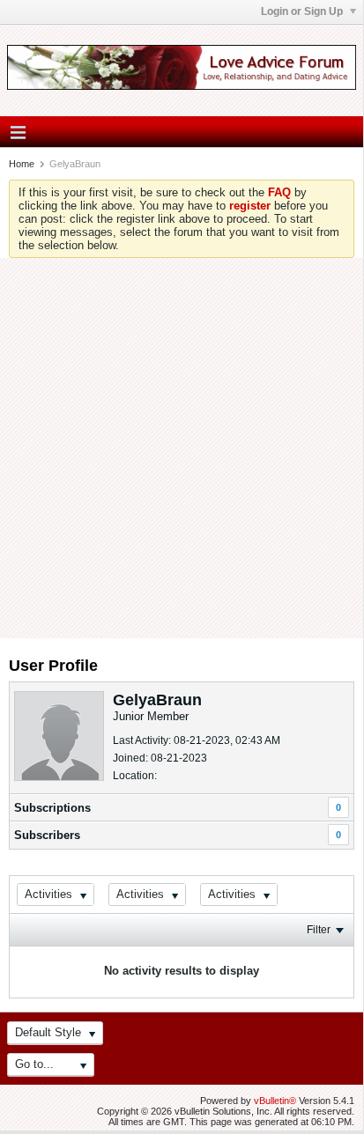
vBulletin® (275, 1100)
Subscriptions (52, 807)
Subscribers (47, 835)
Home (21, 163)
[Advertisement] (181, 448)
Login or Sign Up (303, 11)
